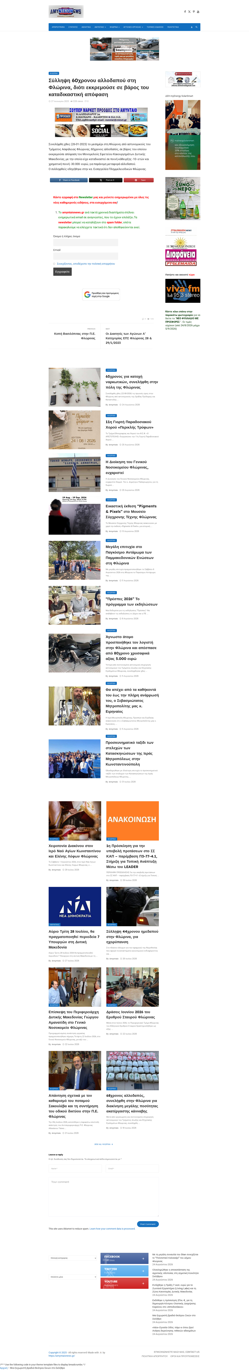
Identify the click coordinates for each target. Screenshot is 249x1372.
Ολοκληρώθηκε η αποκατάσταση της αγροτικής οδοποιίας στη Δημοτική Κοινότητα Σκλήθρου (175, 1273)
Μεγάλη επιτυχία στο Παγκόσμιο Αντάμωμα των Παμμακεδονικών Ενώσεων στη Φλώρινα (130, 554)
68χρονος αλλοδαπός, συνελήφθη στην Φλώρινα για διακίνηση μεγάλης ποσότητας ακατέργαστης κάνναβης (132, 1103)
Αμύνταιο (99, 27)
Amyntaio (113, 404)
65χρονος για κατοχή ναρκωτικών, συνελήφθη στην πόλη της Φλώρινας (132, 381)
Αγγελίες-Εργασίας (132, 27)
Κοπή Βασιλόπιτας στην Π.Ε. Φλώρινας (74, 336)
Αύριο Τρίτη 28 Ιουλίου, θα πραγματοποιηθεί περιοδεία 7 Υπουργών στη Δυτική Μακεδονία (74, 939)
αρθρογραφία (58, 27)
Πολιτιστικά (173, 27)
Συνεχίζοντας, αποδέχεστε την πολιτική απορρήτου (86, 264)
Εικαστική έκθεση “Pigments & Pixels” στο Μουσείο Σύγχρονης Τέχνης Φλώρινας (131, 511)
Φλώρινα (114, 27)
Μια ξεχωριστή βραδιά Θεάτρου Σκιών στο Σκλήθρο (174, 1317)
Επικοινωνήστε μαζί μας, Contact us (176, 1352)
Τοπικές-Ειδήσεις (155, 27)
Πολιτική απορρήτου (155, 1356)
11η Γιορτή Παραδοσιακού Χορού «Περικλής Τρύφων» (129, 424)
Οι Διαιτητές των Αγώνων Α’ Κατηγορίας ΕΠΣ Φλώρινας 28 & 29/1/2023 (129, 338)
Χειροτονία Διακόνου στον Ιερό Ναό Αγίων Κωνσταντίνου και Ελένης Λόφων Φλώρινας (75, 851)
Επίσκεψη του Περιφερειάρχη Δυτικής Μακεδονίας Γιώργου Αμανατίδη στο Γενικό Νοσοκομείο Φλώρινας (74, 1020)
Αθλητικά (86, 27)
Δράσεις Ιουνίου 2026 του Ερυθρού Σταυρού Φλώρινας (130, 1014)
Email (56, 250)
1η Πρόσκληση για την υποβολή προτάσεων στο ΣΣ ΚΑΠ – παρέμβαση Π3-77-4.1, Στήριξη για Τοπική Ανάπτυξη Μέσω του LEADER (131, 856)
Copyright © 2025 (58, 1352)
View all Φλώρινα (102, 1144)
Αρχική (4, 1368)
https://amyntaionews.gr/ (62, 1355)
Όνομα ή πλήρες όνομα (66, 236)
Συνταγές (73, 27)
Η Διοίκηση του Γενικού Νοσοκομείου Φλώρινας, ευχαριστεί (127, 467)
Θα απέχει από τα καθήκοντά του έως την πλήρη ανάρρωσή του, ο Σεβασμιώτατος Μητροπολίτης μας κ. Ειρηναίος (132, 700)
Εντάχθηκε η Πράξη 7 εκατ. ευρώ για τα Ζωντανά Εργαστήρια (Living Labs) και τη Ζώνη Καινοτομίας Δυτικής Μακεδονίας (174, 1288)
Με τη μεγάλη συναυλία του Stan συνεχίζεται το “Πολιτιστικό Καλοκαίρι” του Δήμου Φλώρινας (175, 1258)
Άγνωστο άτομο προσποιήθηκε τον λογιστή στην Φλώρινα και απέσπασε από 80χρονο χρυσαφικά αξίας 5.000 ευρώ (131, 647)
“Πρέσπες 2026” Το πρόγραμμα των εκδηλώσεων (132, 601)
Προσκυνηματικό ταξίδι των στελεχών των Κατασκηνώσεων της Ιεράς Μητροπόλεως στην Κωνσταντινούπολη (130, 753)
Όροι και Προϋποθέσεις (184, 1356)
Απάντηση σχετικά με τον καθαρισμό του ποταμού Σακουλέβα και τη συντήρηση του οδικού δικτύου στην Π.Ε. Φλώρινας (73, 1106)
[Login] (191, 27)
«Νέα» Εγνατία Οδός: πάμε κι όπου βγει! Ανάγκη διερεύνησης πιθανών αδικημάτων (174, 1329)
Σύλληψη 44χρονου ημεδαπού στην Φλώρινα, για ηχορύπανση (132, 936)
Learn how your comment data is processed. (112, 1228)
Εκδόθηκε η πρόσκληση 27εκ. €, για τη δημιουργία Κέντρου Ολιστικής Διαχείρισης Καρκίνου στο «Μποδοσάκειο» (174, 1303)
